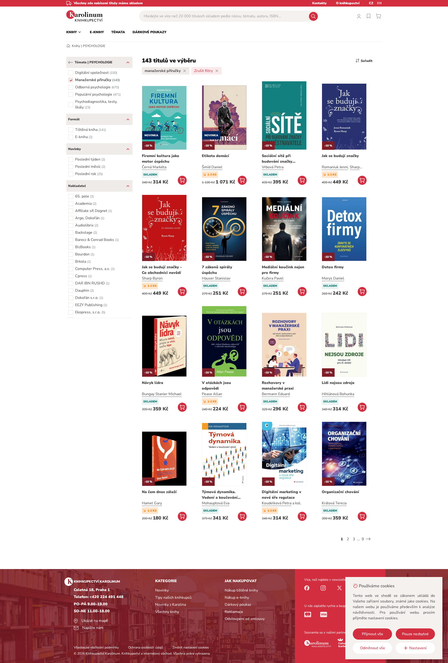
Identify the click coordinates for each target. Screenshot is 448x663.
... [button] (358, 539)
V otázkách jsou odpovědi (216, 385)
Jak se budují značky (340, 155)
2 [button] (348, 539)
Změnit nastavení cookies (190, 647)
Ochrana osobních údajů (145, 647)
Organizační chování (340, 492)
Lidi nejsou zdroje (338, 382)
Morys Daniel (333, 278)
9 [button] (363, 539)
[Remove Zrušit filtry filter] (217, 71)
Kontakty (319, 3)
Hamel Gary (152, 503)
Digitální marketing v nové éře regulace (281, 494)
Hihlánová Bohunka (338, 394)
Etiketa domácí (215, 155)
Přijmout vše (372, 634)
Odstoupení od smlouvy (245, 618)
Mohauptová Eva (215, 503)
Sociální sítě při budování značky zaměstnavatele (277, 158)
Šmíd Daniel (212, 167)
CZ (371, 3)
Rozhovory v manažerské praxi (278, 385)
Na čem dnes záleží (159, 492)
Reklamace (234, 611)
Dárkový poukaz (238, 604)
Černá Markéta (154, 167)
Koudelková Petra (276, 503)
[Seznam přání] (369, 16)
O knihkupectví (348, 3)
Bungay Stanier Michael (162, 394)
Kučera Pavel (273, 278)
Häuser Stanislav (216, 278)
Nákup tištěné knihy (241, 590)
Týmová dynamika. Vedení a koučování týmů (220, 494)
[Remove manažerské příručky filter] (184, 71)
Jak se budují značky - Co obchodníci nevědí (162, 270)
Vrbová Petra (273, 167)
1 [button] (342, 539)
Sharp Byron (152, 278)
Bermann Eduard (276, 394)
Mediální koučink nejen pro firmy (283, 270)
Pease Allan (212, 394)
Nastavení (418, 648)
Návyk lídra (152, 382)
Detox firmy (333, 267)
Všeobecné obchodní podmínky (96, 647)
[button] (70, 62)
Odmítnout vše (372, 648)
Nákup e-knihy (237, 597)
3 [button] (354, 539)
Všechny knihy (167, 611)
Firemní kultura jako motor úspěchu (160, 158)
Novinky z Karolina (170, 604)
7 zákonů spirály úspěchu (217, 270)
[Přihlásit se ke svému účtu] (359, 16)
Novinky (162, 590)
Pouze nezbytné (415, 634)
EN (379, 3)
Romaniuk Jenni (335, 167)
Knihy (76, 46)
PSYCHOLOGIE (94, 46)
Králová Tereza (334, 503)
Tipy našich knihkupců (173, 597)
